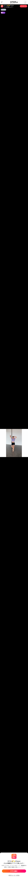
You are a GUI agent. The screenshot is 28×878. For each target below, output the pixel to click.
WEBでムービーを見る (14, 875)
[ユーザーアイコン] (25, 2)
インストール (23, 6)
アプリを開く (14, 871)
